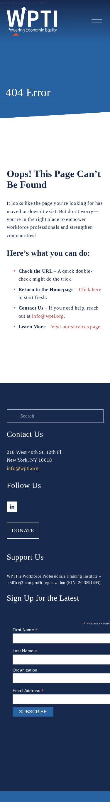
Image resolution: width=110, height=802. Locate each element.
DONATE (23, 530)
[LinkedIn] (12, 507)
